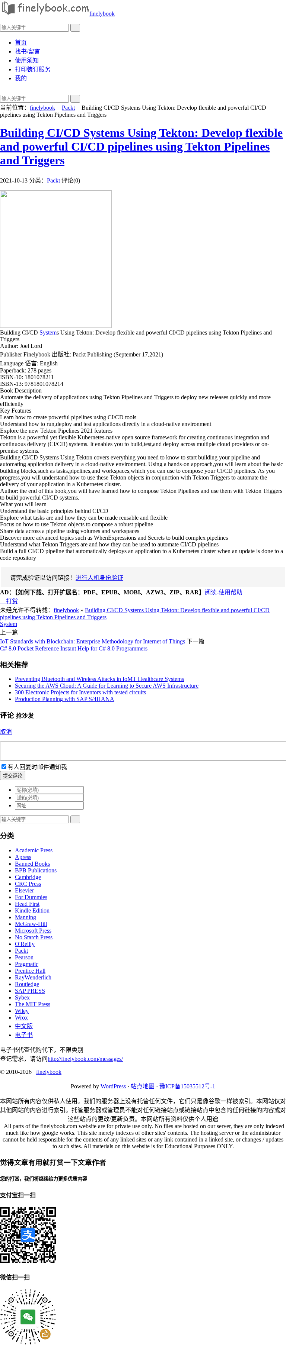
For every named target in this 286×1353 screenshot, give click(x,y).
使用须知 (27, 60)
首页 (21, 42)
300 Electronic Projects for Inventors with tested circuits (80, 692)
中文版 (24, 1026)
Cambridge (28, 877)
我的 (21, 78)
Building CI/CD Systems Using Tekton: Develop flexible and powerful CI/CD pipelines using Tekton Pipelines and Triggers (141, 146)
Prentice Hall (30, 971)
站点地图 (143, 1086)
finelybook (102, 13)
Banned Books (32, 863)
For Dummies (31, 897)
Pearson (24, 957)
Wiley (22, 1011)
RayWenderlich (33, 977)
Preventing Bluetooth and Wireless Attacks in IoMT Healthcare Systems (99, 679)
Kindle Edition (32, 910)
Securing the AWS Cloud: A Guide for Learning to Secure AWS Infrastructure (106, 685)
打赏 (9, 601)
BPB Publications (36, 870)
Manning (25, 917)
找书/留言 (27, 51)
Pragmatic (26, 964)
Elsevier (24, 890)
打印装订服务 (33, 69)
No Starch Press (34, 937)
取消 (6, 732)
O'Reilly (25, 944)
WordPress (112, 1086)
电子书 (24, 1035)
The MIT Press (32, 1004)
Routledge (27, 984)
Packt (68, 107)
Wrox (21, 1017)
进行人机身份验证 (99, 578)
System (48, 332)
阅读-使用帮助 (223, 592)
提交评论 (12, 776)
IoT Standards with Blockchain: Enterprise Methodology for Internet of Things (92, 641)
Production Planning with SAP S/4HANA (64, 699)
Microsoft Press (33, 930)
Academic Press (34, 850)
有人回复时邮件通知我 (37, 767)
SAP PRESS (30, 991)
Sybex (22, 997)
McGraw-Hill (31, 924)
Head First (27, 904)
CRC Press (28, 884)
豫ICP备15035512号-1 (187, 1086)
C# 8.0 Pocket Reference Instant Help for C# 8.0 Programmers (73, 648)
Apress (23, 857)
